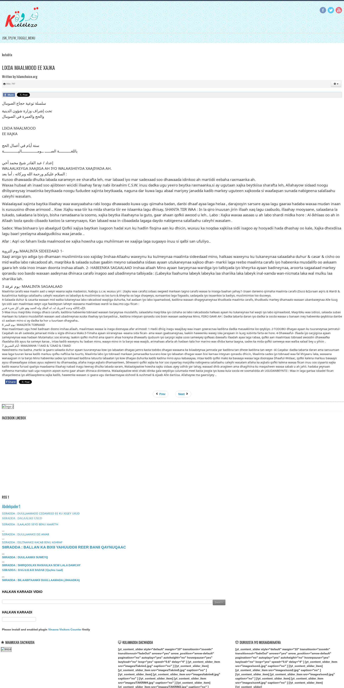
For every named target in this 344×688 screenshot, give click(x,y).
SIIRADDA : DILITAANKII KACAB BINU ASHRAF (32, 542)
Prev (161, 394)
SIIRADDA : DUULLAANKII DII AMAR (25, 534)
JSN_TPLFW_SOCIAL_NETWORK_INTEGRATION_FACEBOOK (323, 10)
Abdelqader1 (11, 506)
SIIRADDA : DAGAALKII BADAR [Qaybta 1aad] (32, 570)
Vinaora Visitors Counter (64, 629)
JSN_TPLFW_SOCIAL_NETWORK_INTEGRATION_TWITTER (331, 10)
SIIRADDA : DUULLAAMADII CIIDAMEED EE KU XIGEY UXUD (41, 513)
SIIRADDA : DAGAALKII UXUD (22, 518)
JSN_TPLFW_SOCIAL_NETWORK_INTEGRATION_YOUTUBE (339, 10)
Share (11, 382)
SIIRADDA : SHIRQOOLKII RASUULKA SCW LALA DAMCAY (41, 565)
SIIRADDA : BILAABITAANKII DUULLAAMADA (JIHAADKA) (41, 580)
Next (182, 394)
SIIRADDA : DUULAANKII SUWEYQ (25, 557)
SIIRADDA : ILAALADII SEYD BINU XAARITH (30, 524)
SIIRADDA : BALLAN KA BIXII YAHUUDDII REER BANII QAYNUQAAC (64, 547)
